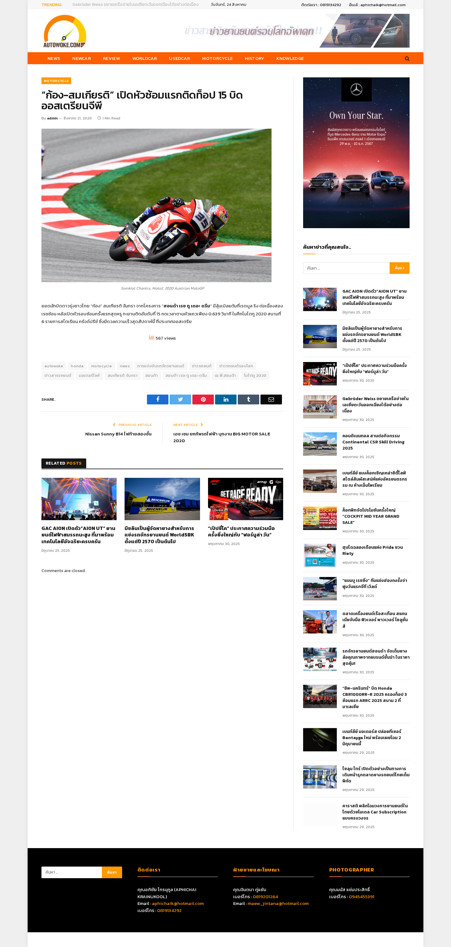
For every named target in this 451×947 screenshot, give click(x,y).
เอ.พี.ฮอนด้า (225, 375)
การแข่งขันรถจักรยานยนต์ (160, 366)
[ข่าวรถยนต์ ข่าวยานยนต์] (65, 30)
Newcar (81, 58)
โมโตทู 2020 (255, 375)
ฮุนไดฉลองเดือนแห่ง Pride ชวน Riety (372, 550)
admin (52, 118)
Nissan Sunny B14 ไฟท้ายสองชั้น (118, 433)
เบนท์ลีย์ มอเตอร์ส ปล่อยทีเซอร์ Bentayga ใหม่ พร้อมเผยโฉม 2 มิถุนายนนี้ (371, 738)
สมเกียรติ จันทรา (123, 375)
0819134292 (169, 910)
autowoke (53, 366)
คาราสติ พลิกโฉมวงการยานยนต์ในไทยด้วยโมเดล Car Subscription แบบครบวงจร (375, 812)
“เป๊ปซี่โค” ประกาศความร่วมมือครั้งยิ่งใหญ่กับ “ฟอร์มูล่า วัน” (241, 532)
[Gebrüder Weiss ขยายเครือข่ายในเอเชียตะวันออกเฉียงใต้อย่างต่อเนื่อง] (320, 407)
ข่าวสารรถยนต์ (57, 375)
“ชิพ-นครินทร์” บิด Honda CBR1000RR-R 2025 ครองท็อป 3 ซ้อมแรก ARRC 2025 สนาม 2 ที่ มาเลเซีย (374, 697)
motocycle (101, 366)
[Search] (407, 58)
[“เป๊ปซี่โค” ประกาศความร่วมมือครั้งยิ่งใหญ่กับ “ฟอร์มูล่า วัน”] (245, 499)
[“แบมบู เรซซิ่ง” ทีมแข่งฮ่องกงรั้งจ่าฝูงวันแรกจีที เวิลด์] (320, 588)
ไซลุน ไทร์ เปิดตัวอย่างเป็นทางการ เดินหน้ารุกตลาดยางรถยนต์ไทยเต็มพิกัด (376, 775)
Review (111, 58)
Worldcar (144, 58)
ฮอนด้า (151, 375)
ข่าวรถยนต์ (202, 366)
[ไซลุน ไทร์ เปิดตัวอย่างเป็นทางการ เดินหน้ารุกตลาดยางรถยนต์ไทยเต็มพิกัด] (320, 777)
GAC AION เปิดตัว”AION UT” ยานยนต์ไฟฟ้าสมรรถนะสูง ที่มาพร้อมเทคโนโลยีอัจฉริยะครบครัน (78, 535)
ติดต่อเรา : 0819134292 (321, 5)
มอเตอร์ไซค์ (89, 375)
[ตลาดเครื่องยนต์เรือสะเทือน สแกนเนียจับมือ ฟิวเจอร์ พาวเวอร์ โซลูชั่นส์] (320, 621)
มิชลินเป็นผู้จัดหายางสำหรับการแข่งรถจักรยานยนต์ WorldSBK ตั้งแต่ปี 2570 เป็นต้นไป (159, 535)
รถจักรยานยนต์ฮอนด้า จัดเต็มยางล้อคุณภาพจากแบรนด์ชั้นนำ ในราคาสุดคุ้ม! (376, 657)
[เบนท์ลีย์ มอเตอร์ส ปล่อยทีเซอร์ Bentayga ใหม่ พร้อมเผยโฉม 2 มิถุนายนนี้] (320, 739)
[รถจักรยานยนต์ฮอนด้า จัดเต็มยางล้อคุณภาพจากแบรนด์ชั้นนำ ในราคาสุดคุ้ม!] (320, 659)
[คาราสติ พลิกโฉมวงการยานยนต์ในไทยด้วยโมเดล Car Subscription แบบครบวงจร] (320, 814)
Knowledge (290, 58)
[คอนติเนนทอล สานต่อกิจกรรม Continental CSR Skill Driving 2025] (320, 444)
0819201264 (265, 896)
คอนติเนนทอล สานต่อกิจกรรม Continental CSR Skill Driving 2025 (373, 442)
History (254, 58)
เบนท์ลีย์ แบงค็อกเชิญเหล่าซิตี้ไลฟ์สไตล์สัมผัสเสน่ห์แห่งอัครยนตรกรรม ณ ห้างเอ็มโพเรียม (374, 479)
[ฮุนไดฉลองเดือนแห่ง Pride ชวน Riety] (320, 555)
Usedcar (179, 58)
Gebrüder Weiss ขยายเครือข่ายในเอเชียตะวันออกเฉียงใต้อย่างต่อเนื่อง (135, 4)
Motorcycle (217, 58)
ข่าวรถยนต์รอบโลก (236, 366)
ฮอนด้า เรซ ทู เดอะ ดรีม (186, 375)
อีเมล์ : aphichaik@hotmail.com (377, 5)
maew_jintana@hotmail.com (278, 903)
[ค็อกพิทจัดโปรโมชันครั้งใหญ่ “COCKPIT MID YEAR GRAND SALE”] (320, 518)
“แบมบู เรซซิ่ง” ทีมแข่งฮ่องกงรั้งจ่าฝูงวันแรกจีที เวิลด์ (374, 584)
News (54, 58)
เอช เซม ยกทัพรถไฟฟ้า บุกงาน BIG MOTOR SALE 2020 (221, 437)
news (125, 366)
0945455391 (361, 896)
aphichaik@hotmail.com (178, 903)
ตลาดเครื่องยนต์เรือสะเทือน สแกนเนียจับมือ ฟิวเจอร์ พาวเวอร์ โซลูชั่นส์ (375, 620)
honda (77, 366)
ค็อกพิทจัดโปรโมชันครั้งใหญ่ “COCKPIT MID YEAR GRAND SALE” (370, 516)
